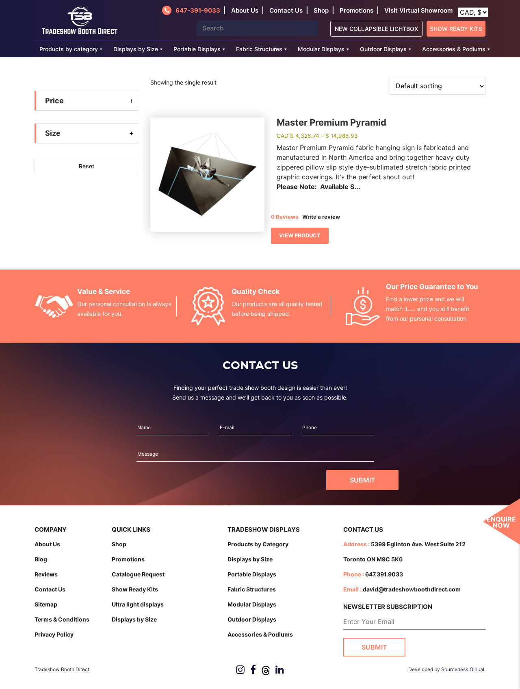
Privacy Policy (54, 634)
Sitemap (46, 604)
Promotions (356, 10)
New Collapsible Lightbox (376, 28)
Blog (41, 559)
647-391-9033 (198, 10)
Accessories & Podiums (453, 49)
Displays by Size (135, 49)
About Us (47, 544)
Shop (321, 10)
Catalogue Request (138, 574)
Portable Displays (197, 49)
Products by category (68, 49)
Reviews (46, 574)
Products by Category (258, 544)
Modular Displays (321, 49)
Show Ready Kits (456, 28)
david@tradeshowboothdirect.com (412, 589)
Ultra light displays (138, 604)
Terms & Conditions (62, 619)
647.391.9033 (384, 574)
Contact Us (50, 589)
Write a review (321, 216)
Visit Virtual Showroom (418, 10)
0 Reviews (284, 216)
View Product (300, 235)
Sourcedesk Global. (463, 669)
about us (244, 10)
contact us (286, 10)
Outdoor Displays (383, 49)
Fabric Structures (259, 49)
